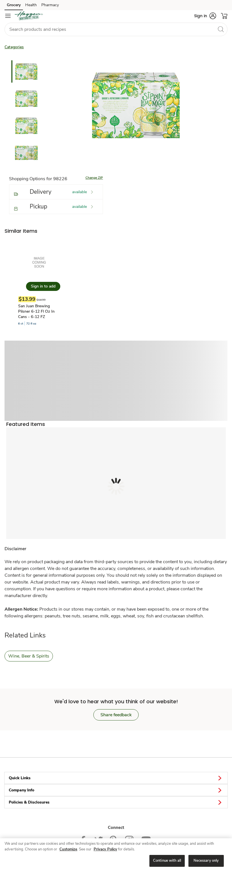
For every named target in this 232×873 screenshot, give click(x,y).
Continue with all (167, 860)
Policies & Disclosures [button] (29, 802)
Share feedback (116, 715)
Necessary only (206, 860)
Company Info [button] (21, 790)
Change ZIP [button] (94, 177)
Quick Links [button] (20, 778)
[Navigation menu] (8, 15)
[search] (220, 29)
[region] (116, 855)
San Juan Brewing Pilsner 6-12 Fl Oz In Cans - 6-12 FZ (36, 311)
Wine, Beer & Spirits (28, 656)
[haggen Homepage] (29, 15)
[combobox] (116, 29)
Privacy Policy (105, 849)
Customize (68, 849)
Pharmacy (50, 5)
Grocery (14, 5)
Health (31, 5)
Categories (14, 47)
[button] (205, 15)
